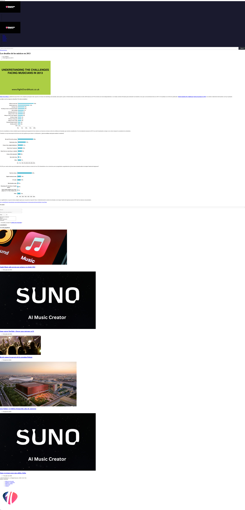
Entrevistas (5, 38)
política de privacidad (16, 222)
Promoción (37, 202)
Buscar (1, 46)
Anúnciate (5, 40)
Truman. (10, 479)
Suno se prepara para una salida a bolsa (13, 473)
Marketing (23, 202)
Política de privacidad (9, 481)
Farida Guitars (8, 202)
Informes (4, 37)
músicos (33, 202)
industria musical (14, 202)
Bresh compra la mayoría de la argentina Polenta (16, 357)
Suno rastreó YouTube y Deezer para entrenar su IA (17, 331)
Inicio (4, 35)
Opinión (4, 39)
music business (28, 202)
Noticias (4, 36)
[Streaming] (8, 220)
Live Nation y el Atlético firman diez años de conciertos (18, 409)
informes (19, 202)
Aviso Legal (7, 484)
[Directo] (8, 218)
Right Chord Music (4, 96)
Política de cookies (9, 483)
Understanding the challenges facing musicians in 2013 (192, 96)
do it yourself (2, 202)
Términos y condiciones (10, 482)
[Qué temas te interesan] (8, 217)
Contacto (7, 485)
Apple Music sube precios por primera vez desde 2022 (17, 267)
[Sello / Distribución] (8, 219)
